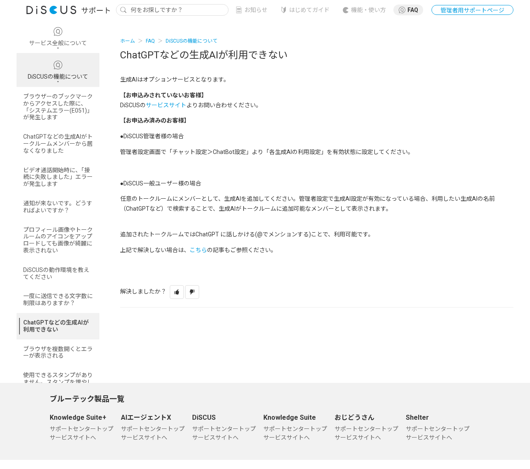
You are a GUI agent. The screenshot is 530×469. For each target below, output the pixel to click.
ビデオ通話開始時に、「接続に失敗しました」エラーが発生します (58, 177)
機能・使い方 (368, 10)
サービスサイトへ (73, 437)
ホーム (127, 41)
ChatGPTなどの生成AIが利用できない (56, 326)
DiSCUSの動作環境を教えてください (56, 273)
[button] (177, 292)
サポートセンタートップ (81, 429)
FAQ (412, 10)
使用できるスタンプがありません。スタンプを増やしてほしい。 (58, 382)
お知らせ (255, 10)
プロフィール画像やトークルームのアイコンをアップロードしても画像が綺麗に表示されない (58, 240)
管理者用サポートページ (472, 10)
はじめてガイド (309, 10)
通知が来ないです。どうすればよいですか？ (57, 207)
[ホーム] (66, 9)
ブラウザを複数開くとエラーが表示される (58, 352)
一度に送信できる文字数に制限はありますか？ (58, 299)
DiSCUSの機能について (191, 41)
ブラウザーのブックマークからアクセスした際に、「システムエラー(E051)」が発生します (58, 106)
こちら (198, 250)
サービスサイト (166, 105)
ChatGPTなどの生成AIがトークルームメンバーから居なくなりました (58, 143)
